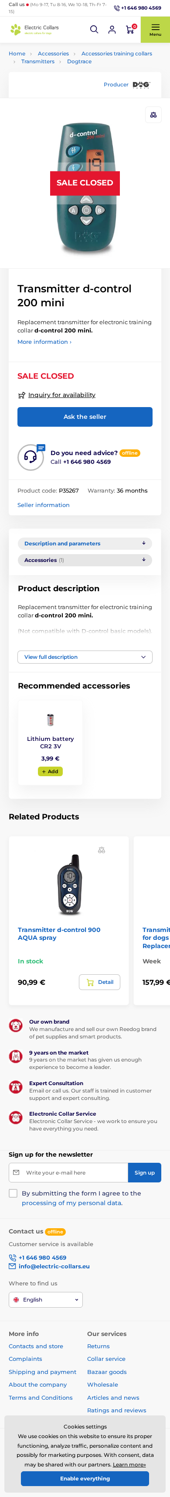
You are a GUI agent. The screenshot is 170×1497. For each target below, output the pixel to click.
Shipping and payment (42, 1371)
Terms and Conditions (41, 1397)
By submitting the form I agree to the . (81, 1198)
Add (53, 771)
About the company (38, 1384)
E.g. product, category (60, 69)
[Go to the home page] (35, 29)
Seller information (43, 504)
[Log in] (112, 30)
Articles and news (113, 1397)
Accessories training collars (117, 53)
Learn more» (129, 1464)
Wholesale (102, 1384)
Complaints (25, 1358)
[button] (94, 30)
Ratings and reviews (116, 1410)
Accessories (53, 53)
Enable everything (85, 1478)
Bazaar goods (107, 1371)
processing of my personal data (71, 1203)
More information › (44, 341)
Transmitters (37, 61)
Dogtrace (79, 61)
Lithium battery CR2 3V (50, 742)
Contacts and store (36, 1346)
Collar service (106, 1358)
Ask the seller (85, 417)
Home (17, 53)
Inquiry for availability (61, 395)
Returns (98, 1346)
